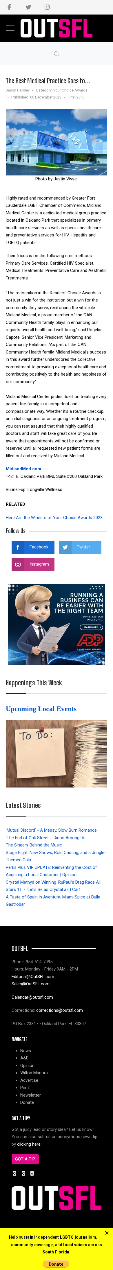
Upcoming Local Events (42, 709)
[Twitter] (28, 7)
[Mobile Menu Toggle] (10, 28)
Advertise (29, 1080)
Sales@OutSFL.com (31, 983)
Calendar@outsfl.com (32, 997)
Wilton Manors (34, 1072)
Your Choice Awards (70, 90)
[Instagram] (47, 7)
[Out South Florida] (57, 28)
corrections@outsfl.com (59, 1010)
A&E (24, 1058)
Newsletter (30, 1095)
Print (24, 1087)
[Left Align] (107, 1233)
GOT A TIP (25, 1159)
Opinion (27, 1065)
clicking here (29, 1144)
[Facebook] (9, 7)
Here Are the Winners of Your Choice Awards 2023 (54, 517)
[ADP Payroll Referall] (56, 624)
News (25, 1050)
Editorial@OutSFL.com (33, 976)
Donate (27, 1102)
